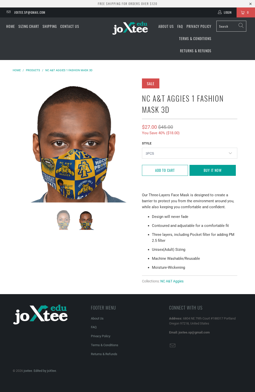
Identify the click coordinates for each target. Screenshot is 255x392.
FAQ (180, 26)
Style (146, 143)
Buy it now (213, 170)
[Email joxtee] (8, 12)
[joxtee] (130, 28)
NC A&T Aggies (172, 281)
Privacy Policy (199, 26)
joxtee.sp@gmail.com (29, 12)
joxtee (28, 371)
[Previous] (19, 140)
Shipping (50, 26)
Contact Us (69, 26)
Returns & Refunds (195, 50)
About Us (166, 26)
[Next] (130, 140)
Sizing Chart (28, 26)
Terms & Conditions (195, 38)
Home (10, 26)
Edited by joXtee (45, 371)
